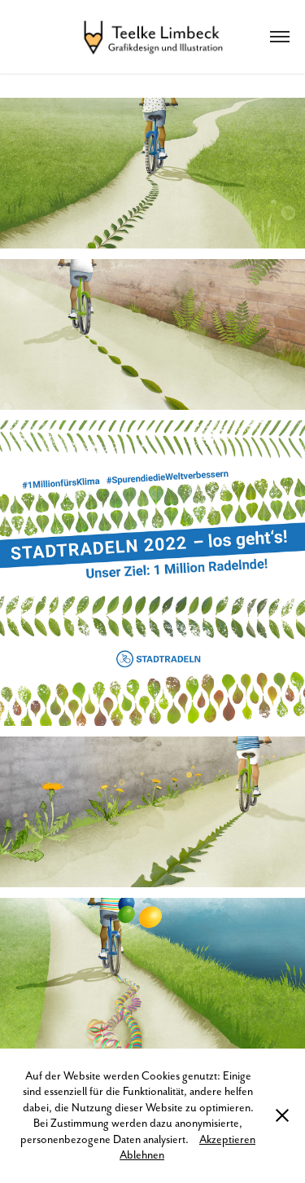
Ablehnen (142, 1154)
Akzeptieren (227, 1139)
